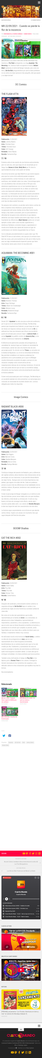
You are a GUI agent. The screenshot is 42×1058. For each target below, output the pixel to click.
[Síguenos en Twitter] (33, 853)
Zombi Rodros (28, 34)
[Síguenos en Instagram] (36, 853)
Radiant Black (5, 745)
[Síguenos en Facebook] (30, 853)
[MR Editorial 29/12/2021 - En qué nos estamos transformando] (28, 692)
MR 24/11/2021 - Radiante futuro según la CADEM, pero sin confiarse (9, 700)
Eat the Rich (17, 742)
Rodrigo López (22, 1045)
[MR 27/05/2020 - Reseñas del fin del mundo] (9, 711)
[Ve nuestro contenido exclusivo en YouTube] (24, 853)
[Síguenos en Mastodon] (27, 853)
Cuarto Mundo (21, 1041)
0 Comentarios (36, 20)
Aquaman (11, 742)
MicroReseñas (6, 20)
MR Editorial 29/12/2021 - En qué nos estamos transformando (27, 700)
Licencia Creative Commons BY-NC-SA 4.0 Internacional (18, 1043)
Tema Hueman (30, 1048)
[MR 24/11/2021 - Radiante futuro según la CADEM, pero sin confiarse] (9, 692)
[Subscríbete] (39, 853)
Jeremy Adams (30, 742)
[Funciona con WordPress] (16, 1048)
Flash (23, 742)
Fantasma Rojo (8, 34)
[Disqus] (21, 775)
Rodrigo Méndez (17, 34)
